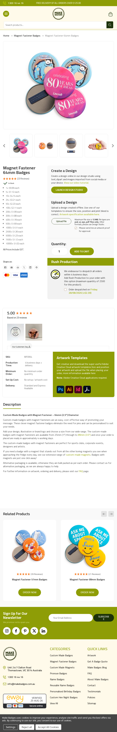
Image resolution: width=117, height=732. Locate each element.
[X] (24, 267)
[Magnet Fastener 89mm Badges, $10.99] (87, 546)
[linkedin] (43, 631)
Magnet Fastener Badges (63, 661)
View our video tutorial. (76, 182)
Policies (91, 697)
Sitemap (91, 703)
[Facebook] (5, 267)
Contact (91, 685)
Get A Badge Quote (97, 661)
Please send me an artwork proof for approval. (94, 229)
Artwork (91, 655)
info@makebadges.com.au (21, 684)
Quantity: (58, 244)
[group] (23, 313)
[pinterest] (25, 631)
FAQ (81, 471)
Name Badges (57, 679)
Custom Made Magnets (62, 667)
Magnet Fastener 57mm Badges (29, 579)
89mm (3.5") (84, 435)
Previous (4, 145)
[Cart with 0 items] (110, 14)
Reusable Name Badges (62, 685)
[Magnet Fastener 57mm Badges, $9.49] (29, 546)
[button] (15, 332)
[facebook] (16, 631)
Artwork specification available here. (80, 214)
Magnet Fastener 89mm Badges (87, 579)
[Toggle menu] (6, 14)
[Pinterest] (36, 267)
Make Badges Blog (97, 667)
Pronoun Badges (58, 673)
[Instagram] (7, 631)
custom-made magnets (78, 454)
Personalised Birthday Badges (65, 691)
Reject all (27, 727)
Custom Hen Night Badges (64, 697)
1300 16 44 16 (15, 3)
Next (113, 145)
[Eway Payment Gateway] (24, 700)
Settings (10, 727)
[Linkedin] (30, 267)
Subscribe (103, 617)
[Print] (18, 267)
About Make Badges (97, 679)
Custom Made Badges (61, 655)
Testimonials (94, 691)
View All (54, 703)
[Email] (11, 267)
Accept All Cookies (48, 727)
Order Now (29, 592)
